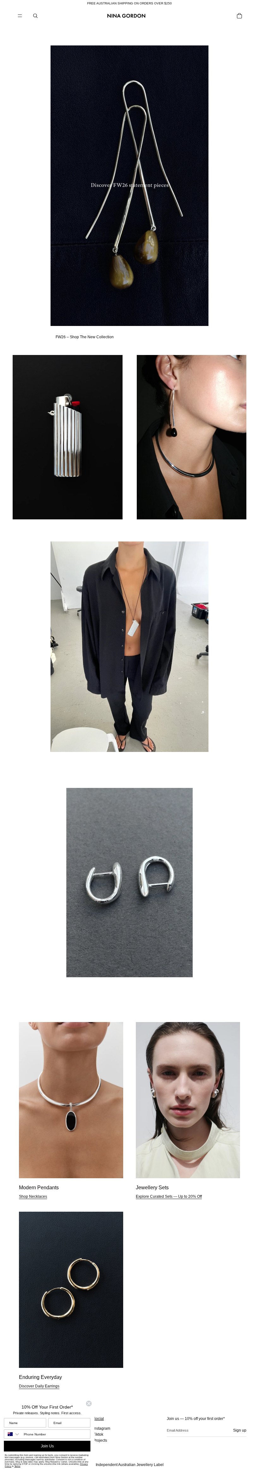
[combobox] (12, 1434)
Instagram (101, 1428)
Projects (100, 1440)
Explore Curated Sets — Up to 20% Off (169, 1196)
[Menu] (20, 16)
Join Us (47, 1446)
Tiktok (98, 1434)
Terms (18, 1466)
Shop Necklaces (33, 1196)
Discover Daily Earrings (39, 1386)
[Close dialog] (89, 1403)
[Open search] (35, 16)
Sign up (239, 1430)
